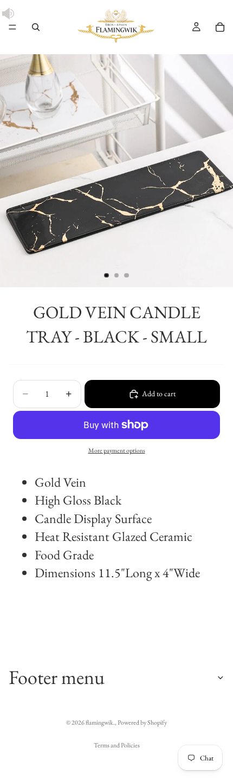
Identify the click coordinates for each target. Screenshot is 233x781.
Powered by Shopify (142, 722)
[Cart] (220, 27)
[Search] (36, 27)
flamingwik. (100, 722)
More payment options (116, 450)
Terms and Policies (117, 745)
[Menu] (12, 27)
